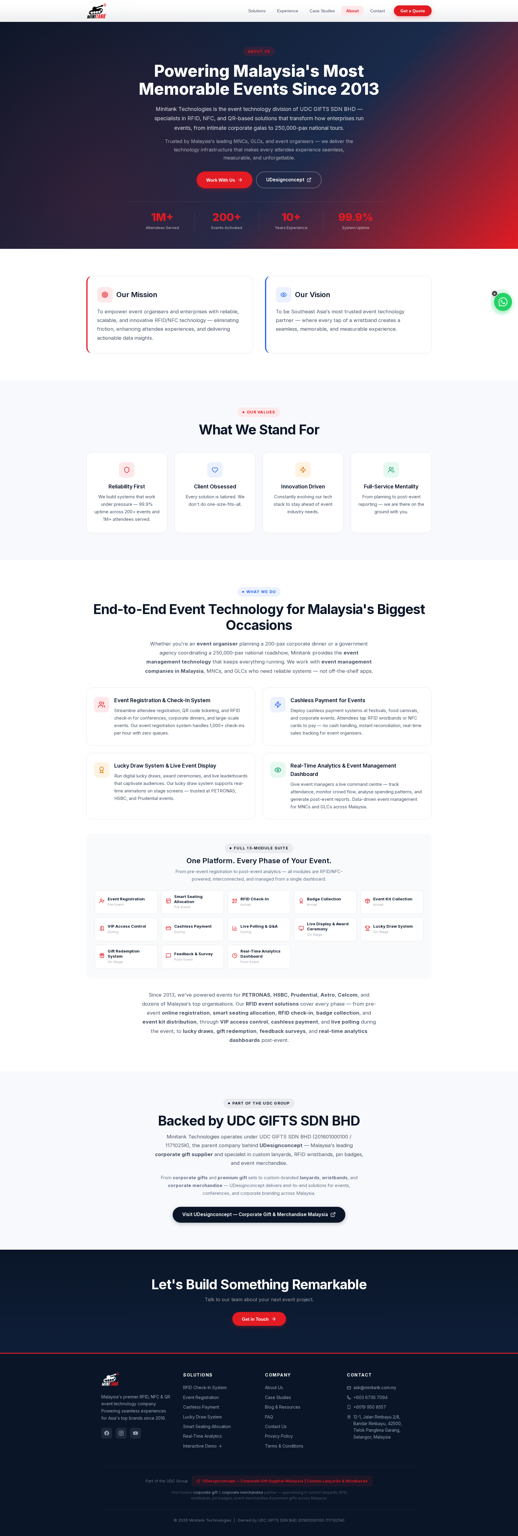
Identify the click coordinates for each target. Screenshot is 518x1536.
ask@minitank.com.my (374, 1387)
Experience (287, 10)
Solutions (257, 10)
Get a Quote (412, 10)
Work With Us (220, 180)
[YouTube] (135, 1433)
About (352, 10)
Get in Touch (255, 1319)
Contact (377, 10)
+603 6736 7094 (370, 1397)
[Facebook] (106, 1433)
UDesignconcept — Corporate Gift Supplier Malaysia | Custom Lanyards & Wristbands (285, 1480)
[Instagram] (121, 1433)
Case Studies (322, 10)
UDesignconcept (285, 180)
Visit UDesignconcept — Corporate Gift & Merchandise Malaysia (255, 1214)
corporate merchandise (242, 1492)
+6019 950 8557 (369, 1406)
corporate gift (205, 1492)
